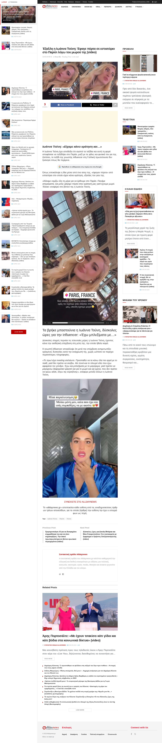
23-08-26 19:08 (145, 269)
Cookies (84, 734)
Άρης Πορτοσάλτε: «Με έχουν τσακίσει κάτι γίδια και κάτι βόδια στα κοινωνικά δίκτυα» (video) (23, 45)
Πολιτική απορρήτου (97, 734)
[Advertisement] (18, 68)
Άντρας (85, 2)
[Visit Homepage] (49, 6)
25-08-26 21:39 (128, 340)
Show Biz (60, 2)
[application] (80, 258)
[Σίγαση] (111, 323)
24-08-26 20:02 (130, 223)
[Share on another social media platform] (115, 105)
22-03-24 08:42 (47, 57)
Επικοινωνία (112, 734)
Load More (18, 332)
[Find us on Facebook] (131, 734)
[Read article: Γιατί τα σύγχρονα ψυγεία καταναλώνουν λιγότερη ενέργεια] (140, 63)
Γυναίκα (90, 2)
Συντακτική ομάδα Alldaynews (73, 554)
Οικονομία (53, 2)
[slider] (78, 322)
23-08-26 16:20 (145, 289)
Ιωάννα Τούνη (52, 519)
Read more (49, 658)
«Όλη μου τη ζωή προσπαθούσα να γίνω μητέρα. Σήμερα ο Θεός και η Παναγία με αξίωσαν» (139, 213)
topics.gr (51, 737)
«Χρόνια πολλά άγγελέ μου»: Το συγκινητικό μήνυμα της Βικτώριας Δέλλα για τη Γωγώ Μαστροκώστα (23, 212)
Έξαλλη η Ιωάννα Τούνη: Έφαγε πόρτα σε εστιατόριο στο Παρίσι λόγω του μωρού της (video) (18, 14)
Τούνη (69, 519)
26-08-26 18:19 (72, 645)
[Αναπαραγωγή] (45, 323)
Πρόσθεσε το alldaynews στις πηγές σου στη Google (81, 167)
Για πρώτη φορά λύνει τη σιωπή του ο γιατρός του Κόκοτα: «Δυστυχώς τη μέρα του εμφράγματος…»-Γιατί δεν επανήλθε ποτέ (23, 274)
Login (155, 2)
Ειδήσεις (44, 2)
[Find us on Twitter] (135, 734)
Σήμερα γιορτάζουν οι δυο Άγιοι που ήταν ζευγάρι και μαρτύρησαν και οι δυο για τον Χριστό (23, 304)
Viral (65, 2)
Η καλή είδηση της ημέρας (136, 206)
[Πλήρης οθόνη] (115, 323)
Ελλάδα (127, 69)
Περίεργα (71, 2)
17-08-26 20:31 (128, 83)
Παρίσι (62, 519)
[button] (80, 258)
